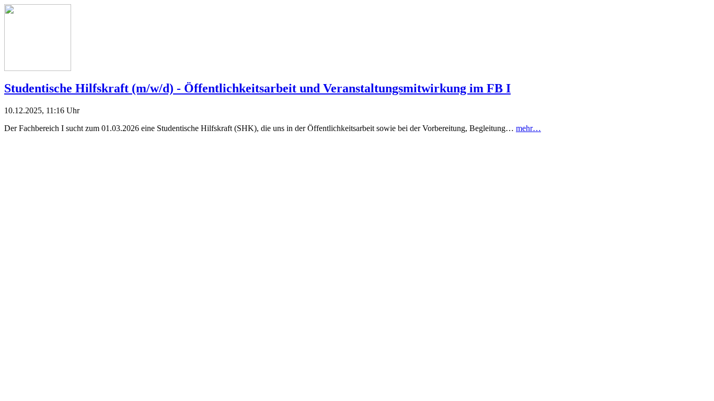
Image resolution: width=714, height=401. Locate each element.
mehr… (528, 128)
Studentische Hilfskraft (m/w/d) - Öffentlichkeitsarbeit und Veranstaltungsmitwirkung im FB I (257, 88)
